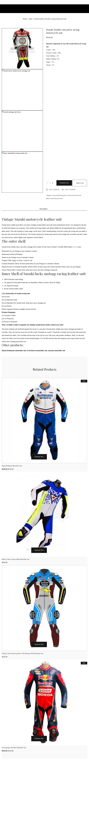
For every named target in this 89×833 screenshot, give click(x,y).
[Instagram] (44, 827)
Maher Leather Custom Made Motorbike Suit (15, 559)
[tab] (43, 209)
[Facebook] (39, 827)
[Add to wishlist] (55, 461)
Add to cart (80, 183)
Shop (30, 19)
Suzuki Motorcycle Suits (56, 198)
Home (25, 19)
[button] (28, 461)
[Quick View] (50, 461)
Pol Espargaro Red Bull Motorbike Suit (14, 747)
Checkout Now (64, 183)
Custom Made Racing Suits (59, 195)
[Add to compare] (61, 461)
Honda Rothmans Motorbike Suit (12, 466)
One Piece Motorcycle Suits (74, 195)
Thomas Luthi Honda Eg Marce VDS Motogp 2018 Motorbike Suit (22, 653)
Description (43, 209)
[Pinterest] (49, 827)
